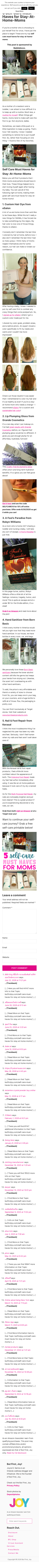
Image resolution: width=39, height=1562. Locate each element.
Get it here (7, 503)
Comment (7, 908)
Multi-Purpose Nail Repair (22, 794)
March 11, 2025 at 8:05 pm (16, 1325)
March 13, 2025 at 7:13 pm (16, 1303)
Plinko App (9, 1322)
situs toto (9, 1231)
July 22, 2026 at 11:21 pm (15, 980)
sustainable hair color (11, 410)
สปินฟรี (7, 1278)
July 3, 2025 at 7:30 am (15, 1234)
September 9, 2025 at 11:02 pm (18, 1212)
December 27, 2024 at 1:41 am (17, 1350)
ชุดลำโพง (8, 1024)
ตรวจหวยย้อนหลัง (12, 1369)
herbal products (11, 1347)
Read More (19, 11)
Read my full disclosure (16, 1453)
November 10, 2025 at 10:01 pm (18, 1190)
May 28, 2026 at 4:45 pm (15, 1071)
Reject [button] (31, 8)
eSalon (16, 408)
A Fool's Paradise (26, 532)
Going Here (9, 1140)
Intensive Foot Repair (20, 777)
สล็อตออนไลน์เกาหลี (13, 1002)
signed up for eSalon (12, 315)
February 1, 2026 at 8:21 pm (16, 1118)
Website (5, 957)
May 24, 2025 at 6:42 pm (15, 1256)
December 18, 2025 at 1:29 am (18, 1165)
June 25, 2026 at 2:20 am (16, 1027)
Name (4, 938)
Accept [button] (24, 8)
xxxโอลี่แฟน (10, 1416)
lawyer (7, 1187)
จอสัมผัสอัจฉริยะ (11, 1209)
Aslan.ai (8, 1046)
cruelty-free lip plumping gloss (19, 467)
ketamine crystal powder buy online (20, 1090)
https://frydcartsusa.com (15, 1068)
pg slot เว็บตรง (11, 1391)
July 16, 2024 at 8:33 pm (15, 1419)
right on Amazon (23, 811)
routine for (10, 115)
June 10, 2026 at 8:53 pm (15, 1049)
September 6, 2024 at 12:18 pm (18, 1394)
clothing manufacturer (14, 1162)
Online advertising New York (17, 1300)
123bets (8, 1115)
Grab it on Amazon (10, 611)
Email (4, 947)
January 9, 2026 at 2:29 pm (16, 1143)
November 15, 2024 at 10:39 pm (18, 1372)
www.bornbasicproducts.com (15, 715)
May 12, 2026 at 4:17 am (15, 1096)
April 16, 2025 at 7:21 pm (15, 1281)
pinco (7, 1253)
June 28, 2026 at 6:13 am (15, 1005)
